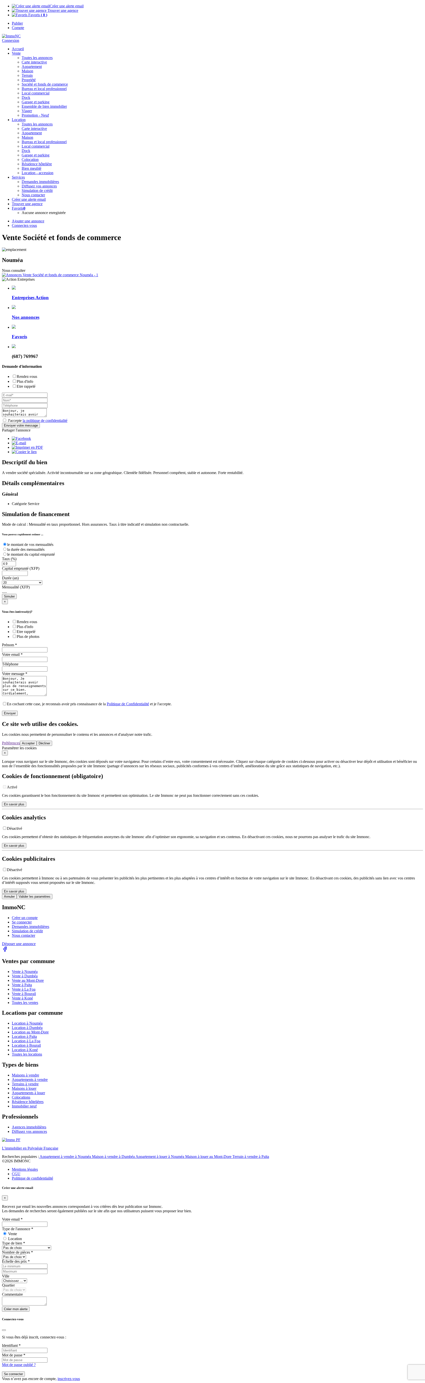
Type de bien (13, 1243)
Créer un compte (25, 918)
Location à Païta (24, 1036)
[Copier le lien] (24, 452)
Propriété (29, 80)
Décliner (44, 743)
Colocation (30, 159)
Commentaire (12, 1294)
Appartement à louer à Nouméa (160, 1156)
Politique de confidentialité (32, 1178)
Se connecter (22, 922)
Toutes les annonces (37, 58)
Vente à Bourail (24, 994)
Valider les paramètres (34, 896)
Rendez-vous (27, 376)
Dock (26, 97)
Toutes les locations (27, 1054)
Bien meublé (31, 168)
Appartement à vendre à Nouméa (65, 1156)
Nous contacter (23, 935)
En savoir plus (14, 804)
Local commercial (35, 93)
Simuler (9, 596)
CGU (16, 1174)
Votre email (12, 654)
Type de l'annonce (17, 1229)
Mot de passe (13, 1355)
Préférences (11, 743)
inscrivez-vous (69, 1379)
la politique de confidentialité (45, 420)
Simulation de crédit (37, 190)
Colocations (21, 1097)
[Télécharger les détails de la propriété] (27, 447)
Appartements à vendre (30, 1079)
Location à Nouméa (27, 1023)
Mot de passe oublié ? (19, 1365)
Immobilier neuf (24, 1106)
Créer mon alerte (16, 1309)
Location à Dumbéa (27, 1028)
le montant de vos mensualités (30, 544)
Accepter (28, 743)
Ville (5, 1276)
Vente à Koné (22, 998)
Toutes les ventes (25, 1002)
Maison (27, 71)
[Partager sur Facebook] (21, 438)
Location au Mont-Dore (30, 1032)
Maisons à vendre (25, 1075)
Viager (27, 111)
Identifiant (11, 1345)
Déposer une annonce (19, 944)
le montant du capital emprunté (31, 554)
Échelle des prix (16, 1261)
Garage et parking (35, 102)
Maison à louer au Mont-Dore (208, 1156)
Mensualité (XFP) (16, 587)
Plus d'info (25, 381)
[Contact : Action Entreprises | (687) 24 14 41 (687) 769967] (50, 275)
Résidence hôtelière (37, 164)
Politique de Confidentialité (128, 704)
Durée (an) (10, 578)
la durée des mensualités (26, 549)
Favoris (37, 15)
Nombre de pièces (17, 1252)
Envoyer (10, 713)
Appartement (32, 66)
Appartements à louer (28, 1093)
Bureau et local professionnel (44, 89)
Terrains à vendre (25, 1084)
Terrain (27, 75)
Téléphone (10, 664)
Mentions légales (25, 1169)
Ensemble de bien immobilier (44, 106)
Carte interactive (34, 62)
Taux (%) (9, 559)
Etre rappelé (26, 386)
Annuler (9, 896)
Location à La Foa (26, 1041)
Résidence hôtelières (28, 1102)
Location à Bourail (26, 1045)
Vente (16, 53)
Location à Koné (25, 1050)
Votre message (14, 674)
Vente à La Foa (23, 989)
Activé (12, 787)
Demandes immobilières (30, 926)
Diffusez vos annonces (29, 1131)
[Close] (4, 1330)
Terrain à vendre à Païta (250, 1156)
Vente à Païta (22, 985)
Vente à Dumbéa (25, 976)
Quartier (8, 1285)
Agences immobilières (29, 1127)
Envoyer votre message (21, 425)
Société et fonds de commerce (45, 84)
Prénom (9, 645)
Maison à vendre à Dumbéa (114, 1156)
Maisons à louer (24, 1088)
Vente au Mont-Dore (28, 980)
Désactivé (14, 828)
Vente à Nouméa (25, 971)
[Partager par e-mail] (19, 443)
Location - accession (37, 173)
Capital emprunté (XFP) (20, 568)
